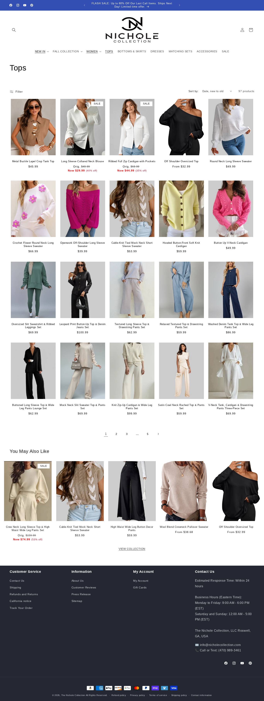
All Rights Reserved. (97, 695)
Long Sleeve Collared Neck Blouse (82, 161)
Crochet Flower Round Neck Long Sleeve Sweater (33, 245)
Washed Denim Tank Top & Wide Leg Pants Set (231, 325)
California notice (20, 601)
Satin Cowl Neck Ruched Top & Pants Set (181, 406)
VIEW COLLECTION (132, 548)
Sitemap (77, 601)
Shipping (15, 587)
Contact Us (17, 580)
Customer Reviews (84, 587)
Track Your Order (21, 607)
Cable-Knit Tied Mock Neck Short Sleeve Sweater (132, 245)
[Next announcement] (179, 5)
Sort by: (193, 91)
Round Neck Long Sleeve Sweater (231, 161)
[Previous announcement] (84, 5)
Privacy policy (137, 695)
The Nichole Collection (73, 695)
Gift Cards (140, 587)
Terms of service (158, 695)
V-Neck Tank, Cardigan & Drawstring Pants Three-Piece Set (230, 406)
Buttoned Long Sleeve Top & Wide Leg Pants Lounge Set (33, 406)
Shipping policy (179, 695)
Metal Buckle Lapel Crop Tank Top (33, 161)
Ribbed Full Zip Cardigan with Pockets (131, 161)
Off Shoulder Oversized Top (181, 161)
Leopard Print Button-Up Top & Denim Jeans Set (83, 325)
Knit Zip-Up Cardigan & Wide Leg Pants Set (132, 406)
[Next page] (158, 434)
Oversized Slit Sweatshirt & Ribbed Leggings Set (33, 325)
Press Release (81, 594)
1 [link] (106, 433)
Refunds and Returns (24, 594)
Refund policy (119, 695)
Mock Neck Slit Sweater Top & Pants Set (82, 406)
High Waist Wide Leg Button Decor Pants (132, 528)
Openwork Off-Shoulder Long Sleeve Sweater (82, 245)
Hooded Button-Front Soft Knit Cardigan (181, 245)
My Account (140, 580)
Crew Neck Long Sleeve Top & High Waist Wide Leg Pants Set (28, 528)
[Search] (14, 30)
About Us (78, 580)
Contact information (201, 695)
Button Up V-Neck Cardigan (231, 243)
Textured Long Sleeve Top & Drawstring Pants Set (132, 325)
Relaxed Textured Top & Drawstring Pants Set (181, 325)
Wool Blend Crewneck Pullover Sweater (184, 526)
